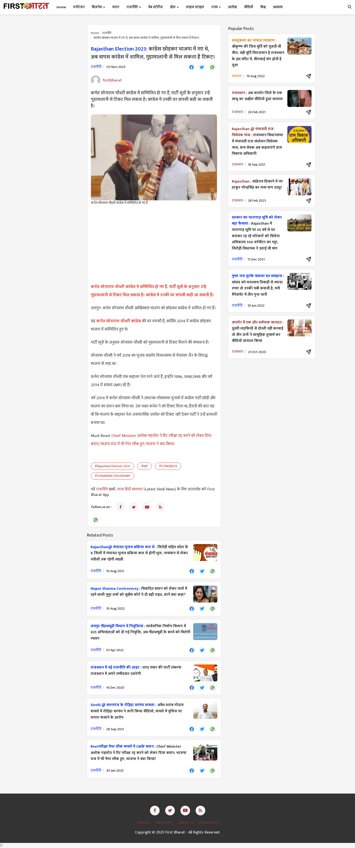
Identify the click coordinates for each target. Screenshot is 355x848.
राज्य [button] (214, 7)
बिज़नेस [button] (97, 7)
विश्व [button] (263, 7)
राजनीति (106, 33)
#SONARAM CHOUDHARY (112, 476)
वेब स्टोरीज (155, 7)
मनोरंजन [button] (79, 7)
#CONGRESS (168, 466)
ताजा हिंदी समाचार (130, 489)
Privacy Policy (208, 822)
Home (61, 7)
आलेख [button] (232, 7)
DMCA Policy (164, 822)
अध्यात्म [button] (278, 7)
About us (143, 822)
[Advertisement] (153, 244)
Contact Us (186, 822)
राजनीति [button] (133, 7)
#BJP (144, 466)
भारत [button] (115, 7)
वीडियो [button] (248, 7)
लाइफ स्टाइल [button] (195, 7)
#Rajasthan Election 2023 (112, 466)
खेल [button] (173, 7)
